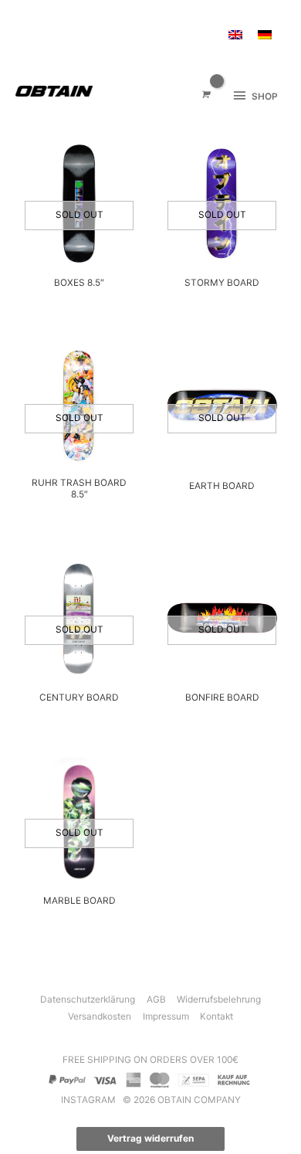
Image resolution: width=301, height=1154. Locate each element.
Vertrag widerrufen (150, 1138)
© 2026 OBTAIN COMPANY (182, 1100)
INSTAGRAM (89, 1100)
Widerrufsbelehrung (219, 999)
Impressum (166, 1016)
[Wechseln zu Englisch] (235, 35)
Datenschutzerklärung (87, 999)
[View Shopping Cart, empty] (205, 95)
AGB (156, 999)
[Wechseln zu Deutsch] (264, 35)
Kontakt (216, 1016)
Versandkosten (99, 1016)
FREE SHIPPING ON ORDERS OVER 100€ (150, 1059)
